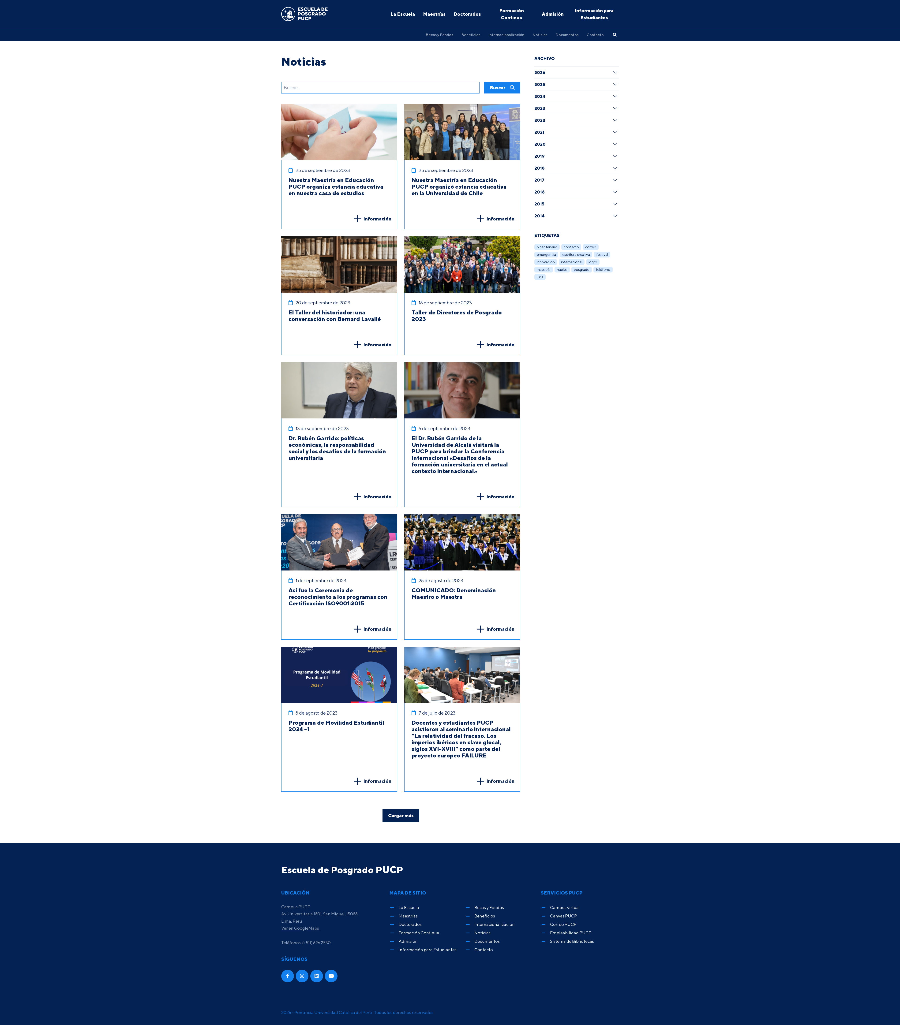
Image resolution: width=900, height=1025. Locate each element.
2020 (540, 144)
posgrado (581, 269)
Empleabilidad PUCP (570, 932)
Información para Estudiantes (594, 13)
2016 (539, 191)
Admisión (553, 14)
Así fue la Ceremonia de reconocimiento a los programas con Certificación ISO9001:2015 (338, 597)
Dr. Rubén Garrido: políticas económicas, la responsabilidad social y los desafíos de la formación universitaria (337, 448)
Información (377, 219)
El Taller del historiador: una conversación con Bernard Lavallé (335, 315)
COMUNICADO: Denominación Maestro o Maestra (454, 593)
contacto (571, 247)
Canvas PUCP (563, 915)
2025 (539, 84)
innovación (546, 262)
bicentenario (547, 247)
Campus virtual (565, 907)
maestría (544, 269)
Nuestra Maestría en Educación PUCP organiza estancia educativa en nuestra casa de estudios (336, 186)
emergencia (546, 254)
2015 (539, 203)
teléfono (603, 269)
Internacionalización (506, 34)
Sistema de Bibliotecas (572, 941)
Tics (540, 277)
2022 (539, 120)
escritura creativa (576, 254)
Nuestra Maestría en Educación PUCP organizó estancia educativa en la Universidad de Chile (459, 186)
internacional (571, 262)
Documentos (566, 34)
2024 (539, 96)
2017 (539, 180)
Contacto (595, 34)
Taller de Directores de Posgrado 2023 (457, 315)
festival (602, 254)
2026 (539, 72)
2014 (539, 215)
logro (593, 262)
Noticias (539, 34)
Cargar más (401, 815)
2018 (539, 168)
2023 (539, 108)
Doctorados (467, 14)
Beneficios (470, 34)
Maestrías (434, 14)
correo (590, 247)
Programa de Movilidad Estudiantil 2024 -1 (336, 726)
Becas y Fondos (439, 34)
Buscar (498, 87)
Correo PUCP (563, 924)
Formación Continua (511, 13)
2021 (539, 132)
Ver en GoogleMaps (300, 928)
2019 (539, 156)
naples (562, 269)
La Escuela (402, 14)
